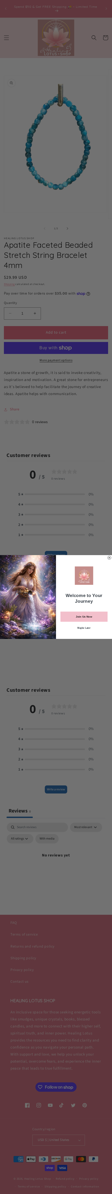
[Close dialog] (109, 558)
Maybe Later (83, 628)
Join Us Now (84, 616)
